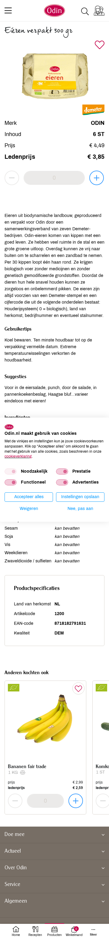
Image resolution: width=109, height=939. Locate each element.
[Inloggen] (99, 10)
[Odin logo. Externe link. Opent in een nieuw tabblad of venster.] (9, 426)
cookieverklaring (18, 456)
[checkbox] (11, 471)
